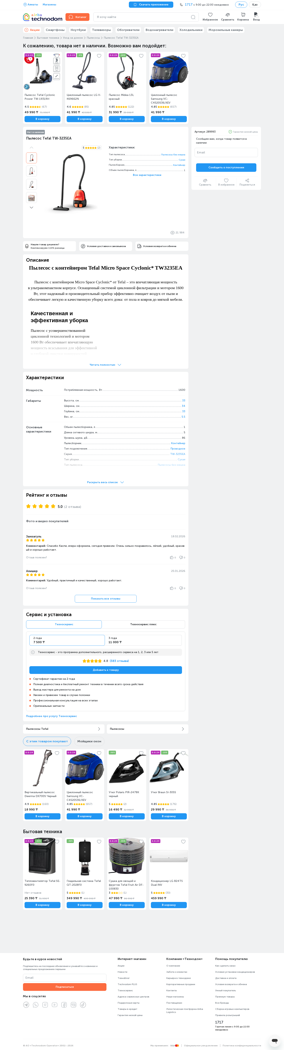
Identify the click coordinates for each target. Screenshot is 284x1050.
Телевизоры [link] (101, 30)
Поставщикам (174, 1002)
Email (201, 152)
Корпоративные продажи (180, 984)
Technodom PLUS (127, 984)
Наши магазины (175, 996)
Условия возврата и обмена (231, 984)
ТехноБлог (124, 978)
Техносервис (125, 990)
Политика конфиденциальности (242, 1045)
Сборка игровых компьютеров (232, 1009)
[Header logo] (42, 17)
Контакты (171, 990)
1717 (219, 1022)
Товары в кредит (127, 1009)
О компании (173, 965)
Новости (122, 972)
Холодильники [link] (190, 30)
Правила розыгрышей (227, 1015)
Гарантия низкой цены (245, 131)
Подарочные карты (128, 1002)
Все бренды (222, 1002)
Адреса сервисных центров (133, 996)
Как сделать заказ (225, 965)
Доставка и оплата (225, 978)
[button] (210, 17)
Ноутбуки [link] (78, 30)
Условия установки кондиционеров (235, 972)
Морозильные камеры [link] (226, 30)
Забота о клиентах (176, 972)
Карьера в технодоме (178, 978)
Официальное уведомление (201, 1045)
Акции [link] (35, 30)
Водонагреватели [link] (159, 30)
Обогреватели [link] (128, 30)
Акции (121, 965)
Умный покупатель (225, 990)
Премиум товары (225, 996)
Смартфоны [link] (55, 30)
